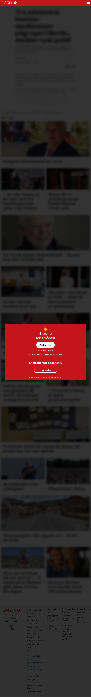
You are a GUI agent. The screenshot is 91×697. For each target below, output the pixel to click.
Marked (50, 621)
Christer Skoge (34, 691)
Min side (51, 626)
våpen (14, 113)
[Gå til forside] (9, 3)
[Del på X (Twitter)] (70, 66)
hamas (57, 113)
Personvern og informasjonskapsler (35, 669)
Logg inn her (45, 370)
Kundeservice (53, 618)
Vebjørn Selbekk (11, 621)
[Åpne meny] (88, 3)
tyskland (35, 113)
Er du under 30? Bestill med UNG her (45, 354)
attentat (24, 113)
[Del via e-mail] (74, 66)
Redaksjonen (52, 616)
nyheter (47, 113)
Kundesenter (52, 628)
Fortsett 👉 (45, 345)
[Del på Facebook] (66, 66)
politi (5, 113)
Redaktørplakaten (35, 662)
